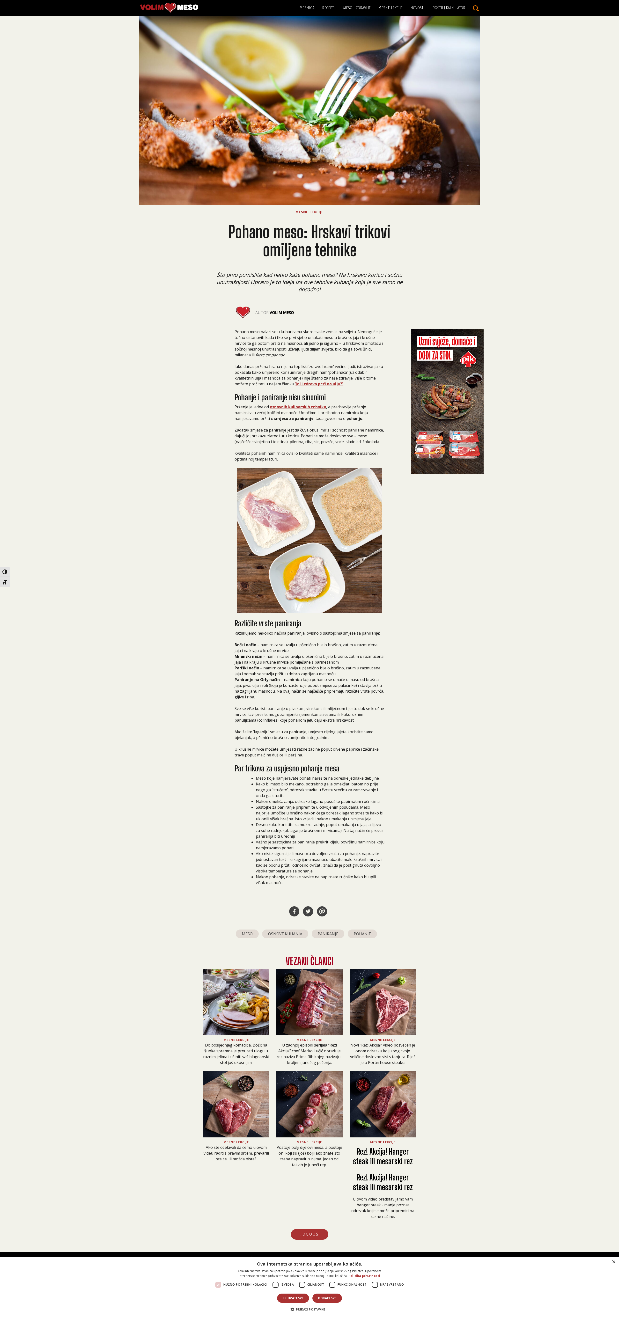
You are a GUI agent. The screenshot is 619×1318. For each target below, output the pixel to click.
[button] (309, 1309)
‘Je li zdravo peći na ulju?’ (319, 384)
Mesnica (307, 8)
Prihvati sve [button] (293, 1298)
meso (247, 934)
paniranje (328, 934)
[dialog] (309, 1287)
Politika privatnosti (364, 1276)
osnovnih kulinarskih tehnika (298, 407)
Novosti (417, 8)
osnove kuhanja (285, 934)
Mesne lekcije (390, 8)
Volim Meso (282, 312)
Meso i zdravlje (357, 8)
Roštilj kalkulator (449, 8)
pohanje (362, 934)
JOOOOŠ (310, 1234)
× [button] (613, 1262)
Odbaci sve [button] (327, 1298)
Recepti (328, 8)
